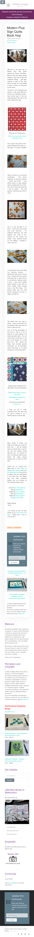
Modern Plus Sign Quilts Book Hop (16, 31)
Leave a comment (14, 527)
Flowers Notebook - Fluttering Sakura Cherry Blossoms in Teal (16, 734)
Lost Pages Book (11, 827)
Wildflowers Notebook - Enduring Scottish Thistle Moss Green (14, 760)
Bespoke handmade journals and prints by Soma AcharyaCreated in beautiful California (17, 14)
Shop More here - (10, 712)
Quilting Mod (19, 494)
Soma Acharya (13, 40)
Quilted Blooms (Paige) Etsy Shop (17, 398)
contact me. (25, 699)
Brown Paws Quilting (19, 488)
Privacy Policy (12, 931)
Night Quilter (19, 490)
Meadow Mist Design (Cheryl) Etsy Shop (17, 393)
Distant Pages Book (12, 834)
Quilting (9, 42)
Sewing (13, 42)
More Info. (22, 613)
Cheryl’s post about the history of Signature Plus (17, 137)
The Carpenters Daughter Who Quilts (18, 497)
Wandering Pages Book (13, 830)
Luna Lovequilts (20, 492)
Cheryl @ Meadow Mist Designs (17, 469)
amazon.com (17, 404)
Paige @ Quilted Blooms (17, 471)
